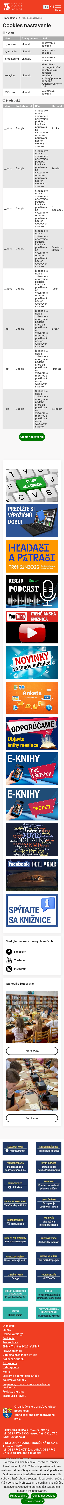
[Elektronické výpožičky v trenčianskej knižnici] (32, 768)
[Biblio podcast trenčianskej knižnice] (32, 591)
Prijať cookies (18, 1495)
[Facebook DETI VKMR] (32, 874)
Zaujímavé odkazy (14, 1380)
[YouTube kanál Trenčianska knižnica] (32, 627)
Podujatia (9, 1338)
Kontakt (7, 1371)
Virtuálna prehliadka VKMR (20, 1355)
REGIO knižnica (12, 1350)
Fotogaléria (10, 1363)
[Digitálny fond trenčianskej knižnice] (32, 839)
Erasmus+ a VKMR (14, 1395)
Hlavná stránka (10, 18)
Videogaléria (11, 1367)
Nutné (9, 32)
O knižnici (9, 1325)
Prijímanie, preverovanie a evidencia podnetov (26, 1385)
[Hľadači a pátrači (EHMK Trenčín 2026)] (32, 556)
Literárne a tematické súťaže (21, 1375)
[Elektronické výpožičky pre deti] (32, 804)
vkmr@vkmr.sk (22, 1459)
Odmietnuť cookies (43, 1495)
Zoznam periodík (13, 1359)
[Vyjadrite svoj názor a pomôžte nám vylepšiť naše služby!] (32, 697)
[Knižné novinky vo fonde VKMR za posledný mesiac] (32, 662)
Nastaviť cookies (33, 1501)
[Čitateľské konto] (32, 520)
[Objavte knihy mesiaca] (32, 733)
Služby (7, 1330)
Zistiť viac (32, 1051)
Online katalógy (13, 1334)
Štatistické (12, 100)
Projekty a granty (13, 1391)
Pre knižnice (10, 1342)
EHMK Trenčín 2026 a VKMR (21, 1346)
